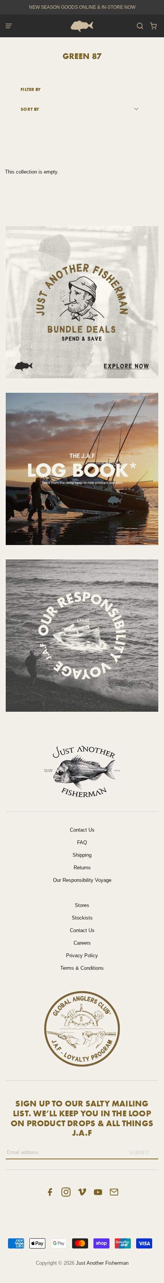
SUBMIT (139, 1152)
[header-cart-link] (153, 26)
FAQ (82, 842)
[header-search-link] (140, 26)
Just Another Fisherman (102, 1263)
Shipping (82, 855)
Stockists (82, 918)
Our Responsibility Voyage (82, 880)
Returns (82, 867)
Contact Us (82, 830)
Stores (82, 905)
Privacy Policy (82, 955)
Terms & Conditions (82, 968)
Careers (82, 943)
